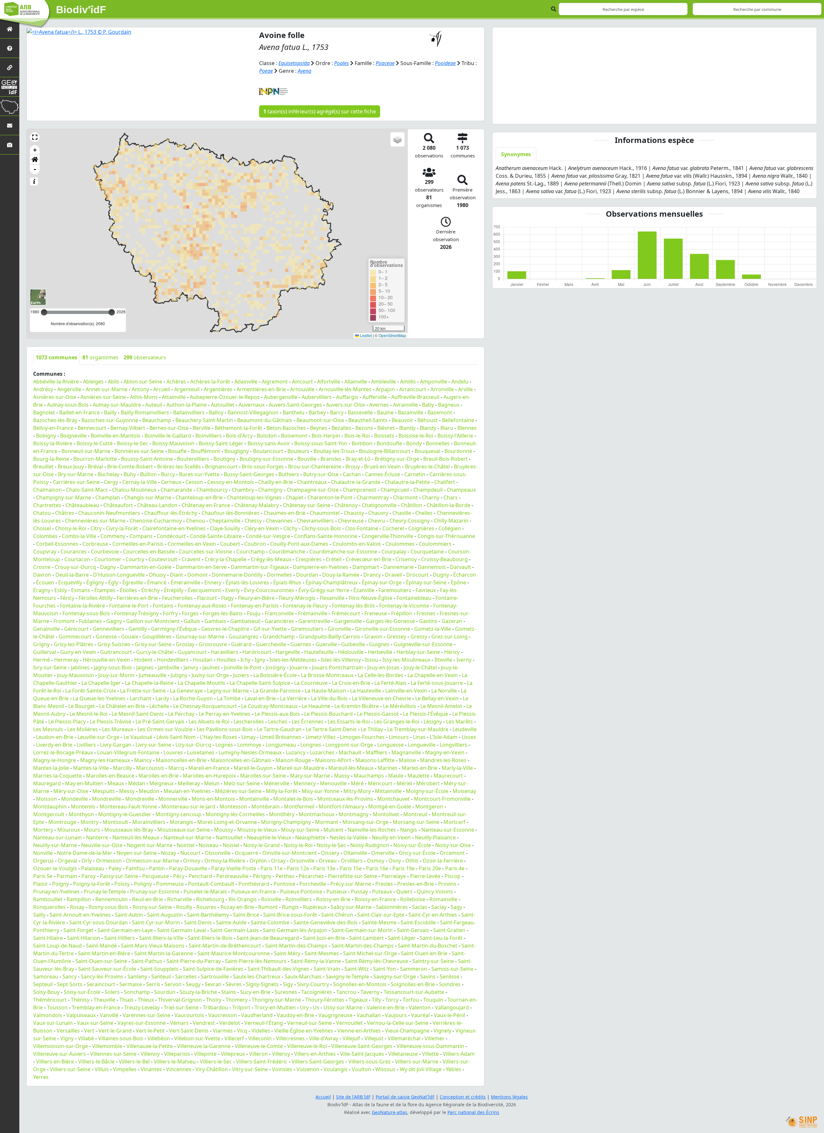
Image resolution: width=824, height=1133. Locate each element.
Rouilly (184, 907)
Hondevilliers (173, 659)
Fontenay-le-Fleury (305, 605)
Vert (89, 1030)
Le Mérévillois (399, 706)
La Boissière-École (275, 675)
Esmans (80, 590)
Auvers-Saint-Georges (295, 404)
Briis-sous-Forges (263, 466)
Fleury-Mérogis (297, 597)
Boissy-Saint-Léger (221, 443)
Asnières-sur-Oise (54, 397)
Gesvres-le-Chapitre (225, 628)
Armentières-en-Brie (261, 389)
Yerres (41, 1077)
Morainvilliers (148, 822)
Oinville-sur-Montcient (289, 852)
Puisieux (336, 891)
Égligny (95, 582)
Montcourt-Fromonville (442, 798)
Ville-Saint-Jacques (362, 1053)
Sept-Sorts (69, 984)
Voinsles (282, 1069)
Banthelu (293, 412)
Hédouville (351, 652)
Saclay (438, 907)
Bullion (148, 474)
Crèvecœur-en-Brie (368, 559)
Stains (228, 992)
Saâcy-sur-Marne (351, 907)
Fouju (253, 613)
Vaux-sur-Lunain (53, 1022)
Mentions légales (509, 1097)
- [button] (35, 169)
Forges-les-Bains (223, 613)
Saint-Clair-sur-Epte (380, 914)
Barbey (317, 412)
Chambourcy (212, 489)
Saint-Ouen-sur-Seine (101, 961)
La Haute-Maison (325, 690)
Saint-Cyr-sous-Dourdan (98, 922)
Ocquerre (246, 852)
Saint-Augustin (165, 914)
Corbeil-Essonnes (57, 543)
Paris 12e (298, 868)
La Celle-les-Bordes (380, 675)
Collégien (449, 528)
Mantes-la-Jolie (51, 767)
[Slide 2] (637, 115)
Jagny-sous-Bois (113, 667)
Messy (127, 791)
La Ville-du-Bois (329, 698)
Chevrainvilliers (315, 520)
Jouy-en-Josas (383, 667)
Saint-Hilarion (83, 937)
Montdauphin (50, 806)
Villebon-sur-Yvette (197, 1038)
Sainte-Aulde (231, 922)
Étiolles (128, 590)
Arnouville (302, 389)
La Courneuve (311, 682)
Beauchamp (156, 420)
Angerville (69, 389)
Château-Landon (157, 505)
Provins (447, 883)
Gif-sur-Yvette (270, 628)
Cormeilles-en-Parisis (138, 543)
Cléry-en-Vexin (261, 528)
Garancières (279, 621)
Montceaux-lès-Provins (345, 798)
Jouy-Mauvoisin (75, 675)
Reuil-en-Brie (147, 899)
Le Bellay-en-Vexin (437, 698)
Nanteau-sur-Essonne (447, 829)
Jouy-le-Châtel (420, 667)
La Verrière (293, 698)
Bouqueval (427, 451)
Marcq (176, 767)
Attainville (174, 397)
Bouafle (177, 451)
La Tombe (228, 698)
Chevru (376, 520)
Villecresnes (290, 1038)
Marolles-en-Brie (158, 775)
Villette (430, 1053)
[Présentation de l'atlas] (9, 48)
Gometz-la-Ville (432, 628)
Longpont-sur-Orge (349, 744)
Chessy (253, 520)
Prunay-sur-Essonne (154, 891)
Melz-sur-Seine (242, 783)
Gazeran (452, 621)
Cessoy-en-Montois (230, 482)
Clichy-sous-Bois (321, 528)
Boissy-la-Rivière (52, 443)
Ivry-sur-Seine (50, 667)
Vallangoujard (452, 1007)
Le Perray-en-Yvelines (224, 713)
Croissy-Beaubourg (444, 559)
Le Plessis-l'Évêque (425, 713)
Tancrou (346, 992)
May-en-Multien (84, 783)
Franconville (279, 613)
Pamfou (135, 868)
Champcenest (359, 489)
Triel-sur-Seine (181, 1007)
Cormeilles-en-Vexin (192, 543)
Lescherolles (249, 721)
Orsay (278, 860)
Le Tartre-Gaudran (279, 729)
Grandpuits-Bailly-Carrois (329, 636)
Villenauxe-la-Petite (149, 1046)
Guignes (379, 644)
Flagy (227, 597)
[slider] (111, 312)
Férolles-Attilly (96, 597)
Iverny (464, 659)
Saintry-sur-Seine (433, 961)
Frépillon (401, 613)
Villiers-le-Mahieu (175, 1061)
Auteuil (153, 404)
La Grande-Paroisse (277, 690)
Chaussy (354, 512)
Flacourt (207, 597)
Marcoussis (150, 767)
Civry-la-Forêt (122, 528)
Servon (173, 984)
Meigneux (161, 783)
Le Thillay (372, 729)
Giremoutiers (307, 628)
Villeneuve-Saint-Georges (361, 1046)
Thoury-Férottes (324, 999)
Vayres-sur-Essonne (141, 1022)
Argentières (218, 389)
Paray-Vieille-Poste (233, 868)
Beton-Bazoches (286, 427)
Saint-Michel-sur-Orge (370, 953)
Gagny (114, 621)
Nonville (43, 852)
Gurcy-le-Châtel (154, 652)
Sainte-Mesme (379, 922)
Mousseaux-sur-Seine (183, 829)
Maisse (407, 760)
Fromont (64, 621)
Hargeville (288, 652)
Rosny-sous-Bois (108, 907)
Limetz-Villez (320, 737)
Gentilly (137, 628)
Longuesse (390, 744)
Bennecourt (92, 427)
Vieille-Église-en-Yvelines (303, 1030)
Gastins (428, 621)
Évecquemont (204, 590)
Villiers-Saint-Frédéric (261, 1061)
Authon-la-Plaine (186, 404)
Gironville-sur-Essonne (382, 628)
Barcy (336, 412)
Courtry (135, 559)
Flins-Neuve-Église (370, 597)
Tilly (376, 999)
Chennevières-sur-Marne (95, 520)
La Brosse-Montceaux (327, 675)
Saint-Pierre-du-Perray (193, 961)
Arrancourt (412, 389)
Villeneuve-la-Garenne (203, 1046)
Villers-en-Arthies (315, 1053)
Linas (419, 737)
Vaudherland (257, 1015)
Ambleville (383, 381)
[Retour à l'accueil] (9, 28)
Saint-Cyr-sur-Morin (156, 922)
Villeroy (281, 1053)
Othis (411, 860)
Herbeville (380, 652)
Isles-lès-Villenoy (341, 659)
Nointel (185, 845)
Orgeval (67, 860)
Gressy (418, 636)
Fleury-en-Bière (256, 597)
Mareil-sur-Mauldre (300, 767)
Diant (176, 574)
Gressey (396, 636)
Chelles (424, 512)
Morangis (181, 822)
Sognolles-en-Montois (360, 984)
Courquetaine (427, 551)
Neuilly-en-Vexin (391, 837)
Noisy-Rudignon (369, 845)
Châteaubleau (82, 505)
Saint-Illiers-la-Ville (161, 937)
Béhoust (427, 420)
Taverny (369, 992)
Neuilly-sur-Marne (55, 845)
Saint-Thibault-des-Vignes (278, 968)
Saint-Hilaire (48, 937)
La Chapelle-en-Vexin (432, 675)
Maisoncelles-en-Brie (181, 760)
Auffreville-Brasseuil (415, 397)
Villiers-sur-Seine (70, 1069)
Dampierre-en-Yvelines (320, 567)
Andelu (459, 381)
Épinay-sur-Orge (382, 582)
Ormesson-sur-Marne (152, 860)
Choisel (42, 528)
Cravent (191, 559)
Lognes (224, 744)
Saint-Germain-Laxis (234, 930)
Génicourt (76, 628)
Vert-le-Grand (115, 1030)
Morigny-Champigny (286, 822)
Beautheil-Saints (368, 420)
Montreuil (415, 814)
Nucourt (190, 852)
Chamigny (270, 489)
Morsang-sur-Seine (416, 822)
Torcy (391, 999)
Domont (197, 574)
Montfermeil (299, 806)
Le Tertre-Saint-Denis (331, 729)
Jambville (168, 667)
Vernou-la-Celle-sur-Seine (397, 1022)
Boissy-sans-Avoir (269, 443)
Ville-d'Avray (323, 1038)
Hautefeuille (319, 652)
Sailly (39, 914)
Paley (114, 868)
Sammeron (413, 968)
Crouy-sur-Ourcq (75, 567)
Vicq (242, 1030)
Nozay (168, 852)
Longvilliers (453, 744)
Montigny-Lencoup (178, 814)
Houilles (226, 659)
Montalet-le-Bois (293, 798)
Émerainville (185, 582)
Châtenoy (346, 505)
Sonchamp (137, 992)
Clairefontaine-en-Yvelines (174, 528)
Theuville (104, 999)
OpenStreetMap (392, 335)
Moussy (223, 829)
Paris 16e (377, 868)
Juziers (241, 675)
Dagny (108, 567)
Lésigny (433, 721)
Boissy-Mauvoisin (173, 443)
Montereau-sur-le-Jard (188, 806)
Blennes (467, 427)
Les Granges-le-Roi (396, 721)
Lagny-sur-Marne (228, 690)
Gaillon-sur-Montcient (153, 621)
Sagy (456, 907)
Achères (176, 381)
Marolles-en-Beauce (110, 775)
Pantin (157, 868)
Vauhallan (369, 1015)
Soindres (450, 984)
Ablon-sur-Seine (143, 381)
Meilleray (189, 783)
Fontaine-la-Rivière (82, 605)
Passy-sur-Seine (119, 876)
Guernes (300, 644)
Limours (399, 737)
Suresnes (286, 992)
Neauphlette (310, 837)
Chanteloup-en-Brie (199, 497)
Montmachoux (316, 814)
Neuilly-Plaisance (435, 837)
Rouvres (206, 907)
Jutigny (179, 675)
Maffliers (376, 752)
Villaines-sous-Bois (120, 1038)
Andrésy (43, 389)
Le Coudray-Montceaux (269, 706)
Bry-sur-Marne (75, 474)
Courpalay (393, 551)
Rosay (77, 907)
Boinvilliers (208, 435)
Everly (232, 590)
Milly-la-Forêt (281, 791)
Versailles (68, 1030)
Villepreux (233, 1053)
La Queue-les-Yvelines (99, 698)
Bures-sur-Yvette (199, 474)
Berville (202, 427)
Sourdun (164, 992)
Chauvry (378, 512)
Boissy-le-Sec (132, 443)
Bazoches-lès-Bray (55, 420)
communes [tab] (56, 357)
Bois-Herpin (326, 435)
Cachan (352, 474)
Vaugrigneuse (335, 1015)
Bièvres (386, 427)
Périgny (262, 876)
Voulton (361, 1069)
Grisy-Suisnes (114, 644)
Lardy (162, 698)
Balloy (216, 412)
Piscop (453, 876)
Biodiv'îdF (81, 9)
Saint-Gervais (413, 930)
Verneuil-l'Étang (263, 1022)
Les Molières (82, 729)
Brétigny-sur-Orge (397, 458)
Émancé (156, 582)
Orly (86, 860)
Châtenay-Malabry (256, 505)
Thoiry (213, 999)
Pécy (178, 876)
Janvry (190, 667)
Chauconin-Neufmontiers (109, 512)
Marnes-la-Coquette (57, 775)
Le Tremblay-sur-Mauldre (417, 729)
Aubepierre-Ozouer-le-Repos (225, 397)
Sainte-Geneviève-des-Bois (326, 922)
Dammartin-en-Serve (201, 567)
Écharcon (464, 574)
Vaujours (396, 1015)
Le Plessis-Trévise (110, 721)
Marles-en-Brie (419, 767)
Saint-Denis (198, 922)
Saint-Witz (356, 968)
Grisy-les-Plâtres (73, 644)
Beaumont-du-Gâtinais (264, 420)
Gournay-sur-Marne (200, 636)
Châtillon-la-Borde (448, 505)
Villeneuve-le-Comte (259, 1046)
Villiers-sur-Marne (416, 1061)
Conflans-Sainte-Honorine (325, 536)
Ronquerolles (49, 907)
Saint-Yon (384, 968)
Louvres (173, 752)
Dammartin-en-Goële (146, 567)
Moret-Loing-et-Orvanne (227, 822)
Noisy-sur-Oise (453, 845)
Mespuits (103, 791)
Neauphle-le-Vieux (269, 837)
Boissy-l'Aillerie (455, 435)
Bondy (414, 443)
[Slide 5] (672, 115)
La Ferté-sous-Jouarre (437, 682)
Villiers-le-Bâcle (96, 1061)
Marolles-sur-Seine (263, 775)
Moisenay (464, 791)
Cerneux (171, 482)
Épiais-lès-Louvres (247, 582)
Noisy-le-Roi (298, 845)
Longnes (310, 744)
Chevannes (279, 520)
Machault (350, 752)
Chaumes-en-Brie (284, 512)
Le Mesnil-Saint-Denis (138, 713)
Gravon (373, 636)
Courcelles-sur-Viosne (205, 551)
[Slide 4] (660, 115)
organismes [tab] (100, 357)
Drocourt (417, 574)
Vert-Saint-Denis (189, 1030)
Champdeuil (428, 489)
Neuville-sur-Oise (102, 845)
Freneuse (375, 613)
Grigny (41, 644)
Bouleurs (298, 451)
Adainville (246, 381)
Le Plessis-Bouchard (328, 713)
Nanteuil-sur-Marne (187, 837)
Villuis (102, 1069)
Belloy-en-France (53, 427)
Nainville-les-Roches (372, 829)
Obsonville (217, 852)
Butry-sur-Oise (321, 474)
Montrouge (62, 822)
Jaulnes (211, 667)
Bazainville (410, 412)
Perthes (285, 876)
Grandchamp (279, 636)
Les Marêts (459, 721)
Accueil (323, 1097)
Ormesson (109, 860)
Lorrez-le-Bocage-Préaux (63, 752)
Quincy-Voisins (435, 891)
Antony (140, 389)
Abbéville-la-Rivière (56, 381)
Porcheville (312, 883)
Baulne (385, 412)
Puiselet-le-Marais (205, 891)
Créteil (334, 559)
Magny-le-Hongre (54, 760)
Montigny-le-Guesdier (124, 814)
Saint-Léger (402, 937)
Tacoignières (316, 992)
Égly (113, 582)
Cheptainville (224, 520)
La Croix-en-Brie (351, 682)
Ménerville (276, 783)
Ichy (245, 659)
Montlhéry (282, 814)
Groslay (185, 644)
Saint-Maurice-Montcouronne (233, 953)
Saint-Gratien (449, 930)
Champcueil (394, 489)
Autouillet (222, 404)
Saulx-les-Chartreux (256, 976)
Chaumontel (325, 512)
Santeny (137, 976)
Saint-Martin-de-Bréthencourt (225, 945)
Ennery (212, 582)
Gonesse (106, 636)
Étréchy (150, 590)
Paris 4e (454, 868)
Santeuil (161, 976)
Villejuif (351, 1038)
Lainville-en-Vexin (406, 690)
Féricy (67, 597)
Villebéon (158, 1038)
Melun (212, 783)
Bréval (95, 466)
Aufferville (374, 397)
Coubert (230, 543)
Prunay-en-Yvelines (56, 891)
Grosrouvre (213, 644)
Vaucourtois (189, 1015)
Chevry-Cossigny (409, 520)
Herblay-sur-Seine (418, 652)
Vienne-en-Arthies (359, 1030)
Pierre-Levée (425, 876)
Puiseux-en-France (253, 891)
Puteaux (382, 891)
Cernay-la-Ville (139, 482)
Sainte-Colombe (270, 922)
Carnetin (414, 474)
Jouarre (299, 667)
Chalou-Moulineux (134, 489)
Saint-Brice (246, 914)
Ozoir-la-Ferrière (443, 860)
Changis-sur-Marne (147, 497)
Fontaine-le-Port (128, 605)
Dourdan (307, 574)
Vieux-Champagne (407, 1030)
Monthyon (81, 814)
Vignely (442, 1030)
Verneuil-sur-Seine (309, 1022)
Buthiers (288, 474)
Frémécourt (346, 613)
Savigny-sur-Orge (394, 976)
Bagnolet (44, 412)
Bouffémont (205, 451)
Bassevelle (360, 412)
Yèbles (453, 1069)
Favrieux (426, 590)
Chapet (294, 497)
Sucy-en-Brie (255, 992)
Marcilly (122, 767)
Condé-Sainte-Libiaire (216, 536)
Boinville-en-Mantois (115, 435)
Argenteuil (187, 389)
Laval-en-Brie (260, 698)
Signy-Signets (262, 984)
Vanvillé (109, 1015)
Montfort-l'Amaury (341, 806)
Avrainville (405, 404)
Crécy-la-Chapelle (226, 559)
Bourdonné (458, 451)
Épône (458, 582)
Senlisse (449, 976)
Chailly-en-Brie (275, 482)
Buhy (130, 474)
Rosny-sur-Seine (152, 907)
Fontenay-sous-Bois (86, 613)
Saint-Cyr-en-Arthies (432, 914)
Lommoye (249, 744)
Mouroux (68, 829)
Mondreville (106, 798)
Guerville (326, 644)
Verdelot (229, 1022)
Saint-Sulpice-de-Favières (213, 968)
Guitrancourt (116, 652)
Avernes (379, 404)
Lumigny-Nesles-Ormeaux (250, 752)
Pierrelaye (393, 876)
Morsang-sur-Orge (365, 822)
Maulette (418, 775)
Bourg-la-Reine (51, 458)
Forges (190, 613)
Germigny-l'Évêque (174, 628)
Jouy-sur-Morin (116, 675)
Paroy (88, 876)
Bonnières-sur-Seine (139, 451)
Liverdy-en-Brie (54, 744)
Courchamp (250, 551)
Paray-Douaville (188, 868)
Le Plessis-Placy (67, 721)
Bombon (361, 443)
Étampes (105, 590)
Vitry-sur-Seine (250, 1069)
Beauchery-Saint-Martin (204, 420)
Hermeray (66, 659)
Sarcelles (186, 976)
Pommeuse (170, 883)
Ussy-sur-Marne (342, 1007)
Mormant (326, 822)
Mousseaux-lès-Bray (128, 829)
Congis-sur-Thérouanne (446, 536)
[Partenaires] (9, 67)
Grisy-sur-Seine (153, 644)
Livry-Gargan (115, 744)
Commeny (112, 536)
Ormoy (191, 860)
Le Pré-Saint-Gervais (160, 721)
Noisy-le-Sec (331, 845)
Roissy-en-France (375, 899)
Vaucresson (222, 1015)
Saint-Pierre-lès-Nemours (255, 961)
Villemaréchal (404, 1038)
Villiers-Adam (459, 1053)
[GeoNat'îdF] (9, 86)
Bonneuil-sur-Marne (85, 451)
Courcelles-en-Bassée (149, 551)
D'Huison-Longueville (119, 574)
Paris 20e (430, 868)
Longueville (421, 744)
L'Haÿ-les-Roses (218, 737)
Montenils (83, 806)
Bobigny (46, 435)
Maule (395, 775)
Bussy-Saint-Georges (249, 474)
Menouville (333, 783)
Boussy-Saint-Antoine (147, 458)
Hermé (41, 659)
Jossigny (276, 667)
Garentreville (314, 621)
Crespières (308, 559)
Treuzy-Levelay (142, 1007)
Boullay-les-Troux (334, 451)
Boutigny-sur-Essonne (266, 458)
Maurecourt (448, 775)
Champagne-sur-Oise (313, 489)
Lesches (277, 721)
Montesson (233, 806)
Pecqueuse (155, 876)
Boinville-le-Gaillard (168, 435)
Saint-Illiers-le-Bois (210, 937)
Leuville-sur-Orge (98, 737)
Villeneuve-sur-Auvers (59, 1053)
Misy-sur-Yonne (320, 791)
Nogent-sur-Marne (150, 845)
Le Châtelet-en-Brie (122, 706)
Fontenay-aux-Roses (202, 605)
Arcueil (161, 389)
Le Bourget (81, 706)
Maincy (143, 760)
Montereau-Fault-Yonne (128, 806)
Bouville (306, 458)
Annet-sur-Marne (106, 389)
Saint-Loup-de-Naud (57, 945)
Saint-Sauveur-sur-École (107, 968)
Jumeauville (152, 675)
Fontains (163, 605)
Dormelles (279, 574)
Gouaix (129, 636)
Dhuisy (157, 574)
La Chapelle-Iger (101, 682)
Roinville (271, 899)
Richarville (179, 899)
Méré (357, 783)
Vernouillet (349, 1022)
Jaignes (145, 667)
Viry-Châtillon (211, 1069)
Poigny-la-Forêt (91, 883)
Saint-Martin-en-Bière (104, 953)
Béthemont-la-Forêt (238, 427)
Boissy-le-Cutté (95, 443)
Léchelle (159, 706)
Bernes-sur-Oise (169, 427)
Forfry (170, 613)
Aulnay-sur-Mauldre (117, 404)
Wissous (385, 1069)
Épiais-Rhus (287, 582)
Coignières (421, 528)
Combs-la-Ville (79, 536)
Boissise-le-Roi (415, 435)
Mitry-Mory (357, 791)
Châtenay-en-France (206, 505)
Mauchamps (369, 775)
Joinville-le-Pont (242, 667)
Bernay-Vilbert (127, 427)
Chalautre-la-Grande (355, 482)
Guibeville (353, 644)
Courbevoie (105, 551)
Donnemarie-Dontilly (237, 574)
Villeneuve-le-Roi (307, 1046)
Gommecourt (75, 636)
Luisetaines (200, 752)
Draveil (393, 574)
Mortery (43, 829)
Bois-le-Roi (357, 435)
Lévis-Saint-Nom (176, 737)
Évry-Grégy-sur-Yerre (323, 590)
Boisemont (294, 435)
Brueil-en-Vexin (382, 466)
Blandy (407, 427)
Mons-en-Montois (213, 798)
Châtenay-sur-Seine (306, 505)
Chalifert (444, 482)
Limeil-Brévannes (280, 737)
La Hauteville (365, 690)
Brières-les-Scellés (179, 466)
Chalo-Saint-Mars (87, 489)
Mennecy (305, 783)
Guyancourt (192, 652)
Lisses (469, 737)
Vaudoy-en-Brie (295, 1015)
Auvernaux (252, 404)
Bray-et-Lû (358, 458)
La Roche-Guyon (193, 698)
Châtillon (411, 505)
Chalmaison (47, 489)
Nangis (408, 829)
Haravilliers (224, 652)
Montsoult (115, 822)
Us (316, 1007)
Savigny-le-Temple (347, 976)
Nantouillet (229, 837)
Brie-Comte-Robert (130, 466)
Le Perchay (181, 713)
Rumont (268, 907)
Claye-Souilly (225, 528)
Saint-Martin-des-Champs (296, 945)
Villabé (86, 1038)
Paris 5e (42, 876)
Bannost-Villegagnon (253, 412)
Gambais (215, 621)
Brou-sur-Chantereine (314, 466)
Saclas (419, 907)
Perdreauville (232, 876)
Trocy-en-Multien (275, 1007)
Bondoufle (389, 443)
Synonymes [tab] (516, 154)
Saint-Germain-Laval (181, 930)
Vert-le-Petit (150, 1030)
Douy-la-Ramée (340, 574)
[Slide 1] (625, 115)
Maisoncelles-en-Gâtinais (241, 760)
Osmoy (375, 860)
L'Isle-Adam (443, 737)
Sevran (213, 984)
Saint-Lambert (366, 937)
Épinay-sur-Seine (426, 582)
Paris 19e (403, 868)
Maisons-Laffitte (375, 760)
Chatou (42, 512)
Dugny (441, 574)
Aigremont (275, 381)
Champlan (107, 497)
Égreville (132, 582)
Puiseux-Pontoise (301, 891)
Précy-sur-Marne (350, 883)
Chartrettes (47, 505)
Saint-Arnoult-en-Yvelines (80, 914)
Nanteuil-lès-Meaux (135, 837)
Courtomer (107, 559)
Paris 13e (324, 868)
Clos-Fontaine (361, 528)
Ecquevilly (70, 582)
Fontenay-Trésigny (136, 613)
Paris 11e (271, 868)
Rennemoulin (111, 899)
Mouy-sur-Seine (300, 829)
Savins (427, 976)
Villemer (435, 1038)
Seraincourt (101, 984)
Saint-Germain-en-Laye (125, 930)
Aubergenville (280, 397)
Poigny (60, 883)
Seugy (193, 984)
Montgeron (429, 806)
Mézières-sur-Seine (238, 791)
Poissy (122, 883)
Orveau (328, 860)
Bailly (110, 412)
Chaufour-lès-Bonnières (230, 512)
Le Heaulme (316, 706)
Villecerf (234, 1038)
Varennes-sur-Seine (146, 1015)
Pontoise (284, 883)
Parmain (67, 876)
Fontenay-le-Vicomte (404, 605)
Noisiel (231, 845)
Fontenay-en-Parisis (255, 605)
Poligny (143, 883)
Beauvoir (402, 420)
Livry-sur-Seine (153, 744)
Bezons (364, 427)
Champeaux (461, 489)
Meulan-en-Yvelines (187, 791)
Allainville (355, 381)
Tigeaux (358, 999)
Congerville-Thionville (387, 536)
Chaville (401, 512)
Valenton (420, 1007)
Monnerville (172, 798)
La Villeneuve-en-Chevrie (381, 698)
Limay (248, 737)
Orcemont (452, 852)
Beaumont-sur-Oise (320, 420)
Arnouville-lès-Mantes (345, 389)
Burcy (168, 474)
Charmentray (373, 497)
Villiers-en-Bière (55, 1061)
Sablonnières (392, 907)
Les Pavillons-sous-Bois (225, 729)
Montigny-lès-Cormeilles (235, 814)
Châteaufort (118, 505)
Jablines (80, 667)
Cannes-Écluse (382, 474)
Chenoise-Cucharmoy (156, 520)
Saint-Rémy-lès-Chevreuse (376, 961)
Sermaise (130, 984)
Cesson (194, 482)
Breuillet (43, 466)
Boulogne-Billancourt (384, 451)
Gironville (339, 628)
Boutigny (224, 458)
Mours (92, 829)
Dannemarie (398, 567)
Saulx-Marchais (303, 976)
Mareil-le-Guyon (253, 767)
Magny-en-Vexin (444, 752)
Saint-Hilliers (119, 937)
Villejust (373, 1038)
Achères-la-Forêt (210, 381)
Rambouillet (47, 899)
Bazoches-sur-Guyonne (109, 420)
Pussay (359, 891)
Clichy (290, 528)
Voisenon (307, 1069)
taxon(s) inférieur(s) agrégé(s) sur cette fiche (319, 111)
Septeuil (43, 984)
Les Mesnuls (48, 729)
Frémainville (312, 613)
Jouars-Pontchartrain (337, 667)
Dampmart (365, 567)
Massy (342, 775)
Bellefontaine (458, 420)
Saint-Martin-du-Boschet (427, 945)
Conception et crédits (463, 1097)
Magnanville (406, 752)
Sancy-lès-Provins (102, 976)
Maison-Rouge (293, 760)
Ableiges (93, 381)
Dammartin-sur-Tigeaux (260, 567)
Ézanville (363, 590)
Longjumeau (281, 744)
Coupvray (44, 551)
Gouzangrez (243, 636)
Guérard (241, 644)
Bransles (331, 458)
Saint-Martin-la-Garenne (163, 953)
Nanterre (97, 837)
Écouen (45, 582)
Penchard (200, 876)
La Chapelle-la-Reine (149, 682)
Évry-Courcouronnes (269, 590)
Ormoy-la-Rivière (224, 860)
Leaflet (365, 335)
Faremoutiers (395, 590)
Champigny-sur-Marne (63, 497)
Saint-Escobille (418, 922)
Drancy (372, 574)
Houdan (202, 659)
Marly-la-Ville (457, 767)
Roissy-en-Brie (333, 899)
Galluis (192, 621)
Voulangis (335, 1069)
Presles (384, 883)
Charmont (405, 497)
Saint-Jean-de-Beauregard (268, 937)
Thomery (237, 999)
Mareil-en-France (208, 767)
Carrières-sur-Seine (76, 482)
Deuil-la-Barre (72, 574)
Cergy (111, 482)
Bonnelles (438, 443)
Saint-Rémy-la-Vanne (316, 961)
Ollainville (355, 852)
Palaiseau (92, 868)
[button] (35, 137)
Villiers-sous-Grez (369, 1061)
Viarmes (223, 1030)
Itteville (443, 659)
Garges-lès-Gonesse (390, 621)
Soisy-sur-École (82, 992)
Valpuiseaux (81, 1015)
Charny (430, 497)
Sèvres (234, 984)
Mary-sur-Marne (310, 775)
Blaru (446, 427)
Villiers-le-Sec (216, 1061)
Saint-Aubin (129, 914)
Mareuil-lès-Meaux (350, 767)
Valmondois (47, 1015)
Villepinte (205, 1053)
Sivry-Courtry (313, 984)
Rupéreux (314, 907)
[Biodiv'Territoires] (9, 106)
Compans (141, 536)
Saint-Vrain (327, 968)
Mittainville (388, 791)
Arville (465, 389)
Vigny (67, 1038)
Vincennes (178, 1069)
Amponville (433, 381)
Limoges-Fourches (362, 737)
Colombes (45, 536)
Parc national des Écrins (473, 1112)
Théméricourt (50, 999)
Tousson (57, 1007)
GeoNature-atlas (389, 1112)
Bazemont (439, 412)
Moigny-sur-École (427, 791)
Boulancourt (268, 451)
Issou (371, 659)
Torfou (411, 999)
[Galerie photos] (9, 144)
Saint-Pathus (146, 961)
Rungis (290, 907)
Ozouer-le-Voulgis (55, 868)
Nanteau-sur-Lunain (57, 837)
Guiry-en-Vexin (78, 652)
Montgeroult (48, 814)
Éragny (41, 590)
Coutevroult (162, 559)
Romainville (443, 899)
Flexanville (332, 597)
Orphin (258, 860)
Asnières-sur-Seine (103, 397)
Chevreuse (351, 520)
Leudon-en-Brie (54, 737)
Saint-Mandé (101, 945)
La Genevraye (186, 690)
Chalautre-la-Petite (407, 482)
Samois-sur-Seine (452, 968)
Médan (136, 783)
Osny (395, 860)
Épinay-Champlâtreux (331, 582)
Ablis (113, 381)
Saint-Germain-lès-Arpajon (295, 930)
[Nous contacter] (9, 125)
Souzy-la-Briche (198, 992)
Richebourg (210, 899)
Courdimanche (287, 551)
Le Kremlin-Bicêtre (356, 706)
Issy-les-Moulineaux (406, 659)
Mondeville (74, 798)
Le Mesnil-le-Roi (89, 713)
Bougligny (236, 451)
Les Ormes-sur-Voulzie (164, 729)
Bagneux (448, 404)
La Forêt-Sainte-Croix (90, 690)
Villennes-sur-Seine (113, 1053)
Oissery (330, 852)
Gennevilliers (108, 628)
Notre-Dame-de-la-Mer (84, 852)
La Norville (444, 690)
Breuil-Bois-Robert (445, 458)
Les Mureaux (117, 729)
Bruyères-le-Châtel (427, 466)
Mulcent (333, 829)
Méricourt (380, 783)
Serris (153, 984)
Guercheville (271, 644)
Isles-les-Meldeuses (293, 659)
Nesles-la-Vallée (349, 837)
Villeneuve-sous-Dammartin (430, 1046)
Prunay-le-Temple (105, 891)
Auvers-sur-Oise (345, 404)
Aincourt (302, 381)
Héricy (452, 652)
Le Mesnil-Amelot (441, 706)
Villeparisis (177, 1053)
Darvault (460, 567)
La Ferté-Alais (390, 682)
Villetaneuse (403, 1053)
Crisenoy (406, 559)
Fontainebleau (414, 597)
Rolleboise (412, 899)
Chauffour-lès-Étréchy (170, 512)
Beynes (318, 427)
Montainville (254, 798)
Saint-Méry (287, 953)
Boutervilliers (193, 458)
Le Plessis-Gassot (378, 713)
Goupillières (157, 636)
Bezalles (341, 427)
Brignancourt (221, 466)
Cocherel (393, 528)
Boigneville (73, 435)
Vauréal (420, 1015)
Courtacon (77, 559)
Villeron (258, 1053)
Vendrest (204, 1022)
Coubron (255, 543)
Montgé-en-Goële (389, 806)
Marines (388, 767)
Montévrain (265, 806)
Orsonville (302, 860)
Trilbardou (215, 1007)
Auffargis (347, 397)
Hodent (143, 659)
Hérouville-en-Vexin (106, 659)
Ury (304, 1007)
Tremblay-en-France (96, 1007)
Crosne (42, 567)
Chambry (243, 489)
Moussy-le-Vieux (257, 829)
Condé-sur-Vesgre (268, 536)
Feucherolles (177, 597)
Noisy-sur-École (412, 845)
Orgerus (43, 860)
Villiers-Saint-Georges (318, 1061)
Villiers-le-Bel (134, 1061)
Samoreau (45, 976)
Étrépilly (173, 590)
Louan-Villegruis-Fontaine (128, 752)
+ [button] (35, 149)
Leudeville (465, 729)
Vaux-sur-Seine (95, 1022)
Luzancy (295, 752)
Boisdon (267, 435)
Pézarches (311, 876)
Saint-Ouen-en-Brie (424, 953)
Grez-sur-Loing (449, 636)
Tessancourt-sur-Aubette (414, 992)
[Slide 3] (648, 115)
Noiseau (209, 845)
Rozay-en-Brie (237, 907)
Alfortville (328, 381)
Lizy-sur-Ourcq (193, 744)
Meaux (116, 783)
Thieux (146, 999)
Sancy (69, 976)
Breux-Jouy (71, 466)
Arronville (442, 389)
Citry (96, 528)
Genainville (46, 628)
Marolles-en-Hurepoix (209, 775)
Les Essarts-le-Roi (349, 721)
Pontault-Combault (211, 883)
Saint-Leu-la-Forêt (441, 937)
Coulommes (400, 543)
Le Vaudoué (138, 737)
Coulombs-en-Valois (356, 543)
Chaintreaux (312, 482)
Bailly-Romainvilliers (145, 412)
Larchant (140, 698)
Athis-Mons (144, 397)
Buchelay (108, 474)
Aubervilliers (317, 397)
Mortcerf (454, 822)
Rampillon (79, 899)
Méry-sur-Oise (70, 791)
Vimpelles (124, 1069)
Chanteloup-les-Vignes (254, 497)
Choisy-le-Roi (70, 528)
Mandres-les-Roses (443, 760)
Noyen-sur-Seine (137, 852)
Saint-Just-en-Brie (324, 937)
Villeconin (260, 1038)
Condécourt (171, 536)
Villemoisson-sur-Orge (60, 1046)
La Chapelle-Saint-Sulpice (259, 682)
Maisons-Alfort (333, 760)
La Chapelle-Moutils (201, 682)
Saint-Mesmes (321, 953)
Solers (112, 992)
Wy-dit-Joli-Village (421, 1069)
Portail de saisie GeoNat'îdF (405, 1097)
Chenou (195, 520)
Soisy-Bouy (46, 992)
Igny (260, 659)
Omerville (383, 852)
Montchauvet (393, 798)
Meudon (149, 791)
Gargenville (348, 621)
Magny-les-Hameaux (105, 760)
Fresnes (426, 613)
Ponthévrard (254, 883)
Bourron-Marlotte (95, 458)
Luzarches (322, 752)
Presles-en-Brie (415, 883)
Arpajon (385, 389)
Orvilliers (352, 860)
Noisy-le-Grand (261, 845)
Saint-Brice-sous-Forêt (290, 914)
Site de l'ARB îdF (353, 1097)
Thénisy (80, 999)
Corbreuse (95, 543)
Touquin (433, 999)
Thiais (126, 999)
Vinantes (151, 1069)
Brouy (352, 466)
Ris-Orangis (243, 899)
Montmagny (354, 814)
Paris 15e (351, 868)
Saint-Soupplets (159, 968)
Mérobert (428, 783)
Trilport (241, 1007)
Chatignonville (379, 505)
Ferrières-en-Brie (137, 597)
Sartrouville (215, 976)
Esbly (60, 590)
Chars (451, 497)
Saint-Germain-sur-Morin (362, 930)
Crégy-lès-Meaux (271, 559)
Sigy (288, 984)
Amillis (408, 381)
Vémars (179, 1022)
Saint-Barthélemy (208, 914)
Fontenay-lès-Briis (353, 605)
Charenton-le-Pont (329, 497)
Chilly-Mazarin (451, 520)
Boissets (384, 435)
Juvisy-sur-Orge (210, 675)
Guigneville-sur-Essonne (423, 644)
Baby (428, 404)
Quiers (404, 891)
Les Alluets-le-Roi (209, 721)
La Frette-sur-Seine (143, 690)
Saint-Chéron (337, 914)
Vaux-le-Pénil (449, 1015)
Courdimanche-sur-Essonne (343, 551)
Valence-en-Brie (386, 1007)
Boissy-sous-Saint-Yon (320, 443)
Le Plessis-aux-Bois (277, 713)
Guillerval (44, 652)
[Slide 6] (683, 115)
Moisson (46, 798)
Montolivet (386, 814)
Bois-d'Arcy (239, 435)
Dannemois (432, 567)
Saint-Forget (78, 930)
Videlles (260, 1030)
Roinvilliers (299, 899)
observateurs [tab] (145, 357)
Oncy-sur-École (417, 852)
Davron (42, 574)
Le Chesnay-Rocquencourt (205, 706)
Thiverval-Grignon (180, 999)
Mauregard (47, 783)
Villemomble (107, 1046)
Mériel (404, 783)
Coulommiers (435, 543)
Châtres (64, 512)
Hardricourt (256, 652)
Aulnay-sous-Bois (68, 404)
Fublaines (90, 621)
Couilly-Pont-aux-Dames (299, 543)
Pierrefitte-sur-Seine (352, 876)
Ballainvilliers (189, 412)
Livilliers (86, 744)
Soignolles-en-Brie (413, 984)
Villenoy (150, 1053)
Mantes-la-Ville (91, 767)
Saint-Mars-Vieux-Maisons (152, 945)
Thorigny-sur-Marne (276, 999)
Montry (89, 822)
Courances (74, 551)
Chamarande (176, 489)
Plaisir (40, 883)
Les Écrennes (307, 721)
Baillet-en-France (79, 412)
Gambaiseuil (245, 621)
